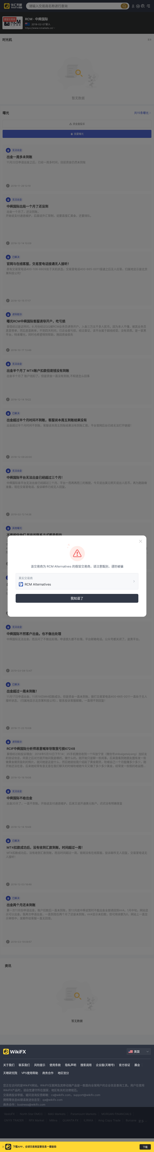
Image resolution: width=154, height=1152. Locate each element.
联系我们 (24, 1065)
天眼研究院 (10, 1073)
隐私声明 (70, 1065)
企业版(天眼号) (105, 1065)
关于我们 (8, 1065)
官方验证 (124, 1065)
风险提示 (39, 1065)
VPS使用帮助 (29, 1073)
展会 (137, 1065)
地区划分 (63, 1073)
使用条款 (55, 1065)
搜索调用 (86, 1065)
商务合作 (48, 1073)
